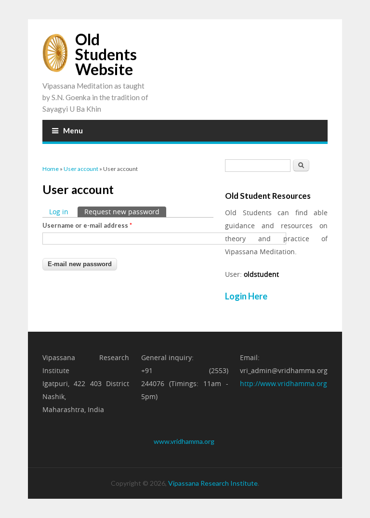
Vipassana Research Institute (213, 483)
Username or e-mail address (87, 225)
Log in (58, 211)
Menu (73, 130)
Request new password (125, 211)
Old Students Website (106, 54)
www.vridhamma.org (184, 441)
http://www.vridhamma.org (283, 383)
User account (81, 168)
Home (50, 168)
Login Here (246, 296)
